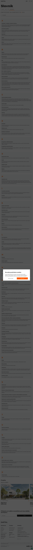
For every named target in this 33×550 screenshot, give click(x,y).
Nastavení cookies (10, 278)
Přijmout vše (22, 278)
